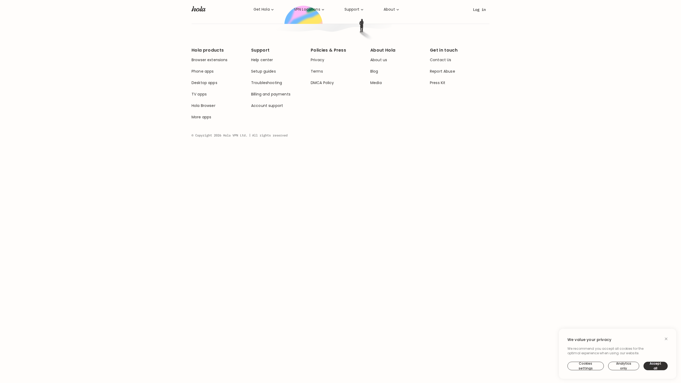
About (389, 9)
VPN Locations (307, 9)
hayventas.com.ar (373, 109)
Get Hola (262, 9)
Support (351, 9)
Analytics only (623, 366)
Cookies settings (586, 366)
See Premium (371, 130)
